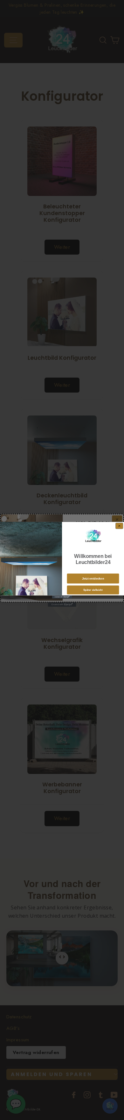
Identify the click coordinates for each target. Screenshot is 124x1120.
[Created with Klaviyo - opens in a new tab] (62, 596)
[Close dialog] (119, 526)
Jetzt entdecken (93, 578)
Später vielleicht (92, 590)
